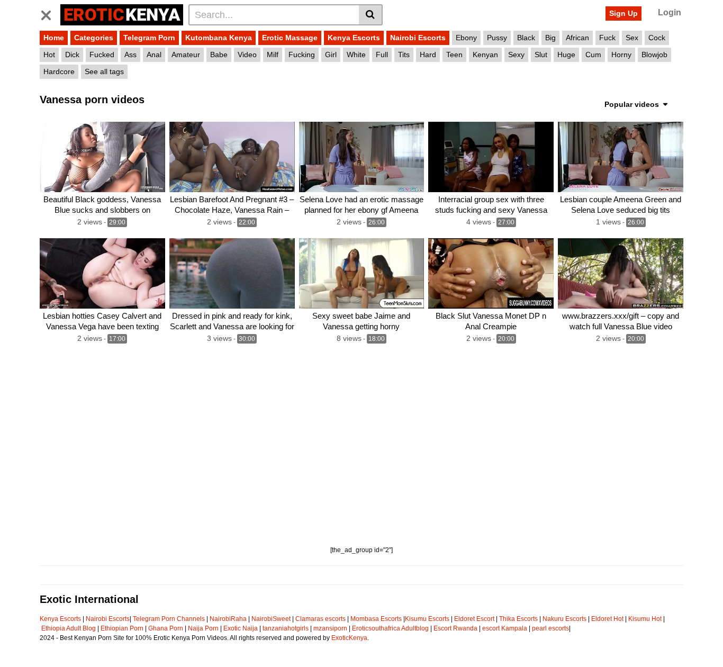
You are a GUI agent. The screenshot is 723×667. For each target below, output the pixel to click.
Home (53, 37)
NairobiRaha (228, 619)
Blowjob (654, 54)
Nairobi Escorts (418, 37)
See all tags (104, 71)
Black (526, 37)
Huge (566, 54)
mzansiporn (330, 628)
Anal (154, 54)
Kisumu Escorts (427, 619)
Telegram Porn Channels (169, 619)
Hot (49, 54)
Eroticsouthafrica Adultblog (390, 628)
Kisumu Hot (645, 619)
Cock (656, 37)
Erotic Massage (290, 37)
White (356, 54)
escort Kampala (504, 628)
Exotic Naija (240, 628)
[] (371, 14)
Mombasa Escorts (376, 619)
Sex (632, 37)
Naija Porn (203, 628)
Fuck (607, 37)
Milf (272, 54)
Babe (219, 54)
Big (550, 37)
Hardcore (59, 71)
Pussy (497, 37)
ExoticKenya (349, 638)
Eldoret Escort (474, 619)
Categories (93, 37)
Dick (72, 54)
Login (669, 12)
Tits (404, 54)
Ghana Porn (165, 628)
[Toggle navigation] (50, 13)
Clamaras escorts (320, 619)
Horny (621, 54)
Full (382, 54)
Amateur (185, 54)
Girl (331, 54)
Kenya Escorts (354, 37)
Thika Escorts (518, 619)
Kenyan (485, 54)
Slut (541, 54)
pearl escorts (550, 628)
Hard (428, 54)
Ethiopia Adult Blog (68, 628)
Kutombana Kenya (218, 37)
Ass (130, 54)
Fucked (101, 54)
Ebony (466, 37)
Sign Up (623, 13)
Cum (593, 54)
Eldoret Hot (607, 619)
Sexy (516, 54)
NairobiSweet (271, 619)
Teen (454, 54)
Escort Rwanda (455, 628)
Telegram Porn (149, 37)
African (577, 37)
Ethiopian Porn (122, 628)
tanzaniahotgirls (286, 628)
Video (247, 54)
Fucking (301, 54)
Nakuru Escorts (564, 619)
